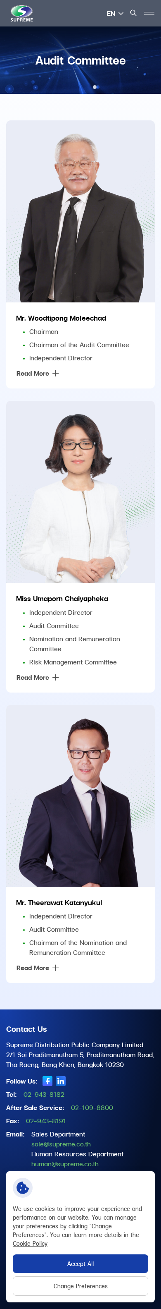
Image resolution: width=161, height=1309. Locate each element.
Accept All (80, 1264)
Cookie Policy (30, 1243)
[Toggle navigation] (149, 13)
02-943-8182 (44, 1094)
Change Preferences (81, 1286)
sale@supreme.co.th (61, 1143)
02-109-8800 (92, 1107)
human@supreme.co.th (65, 1163)
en (111, 13)
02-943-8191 (46, 1120)
